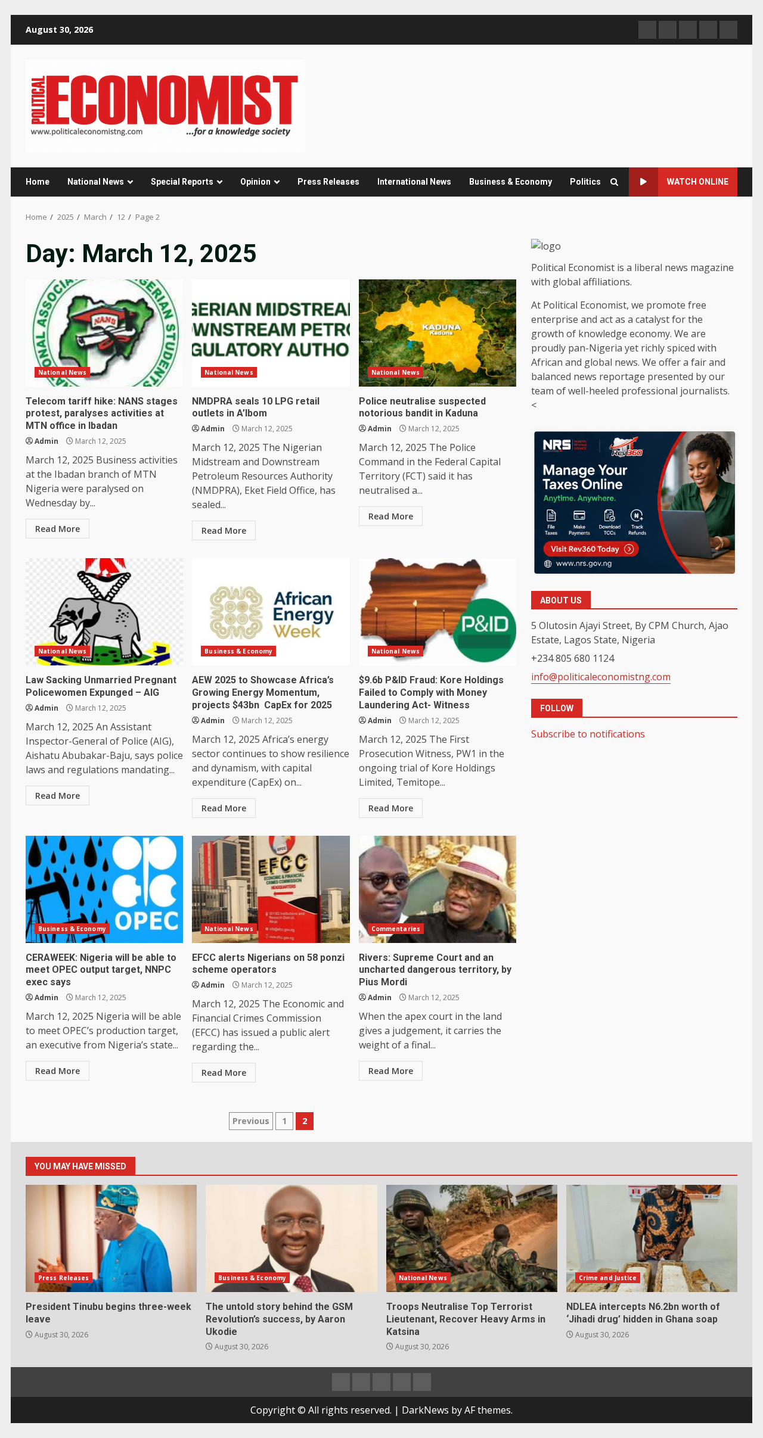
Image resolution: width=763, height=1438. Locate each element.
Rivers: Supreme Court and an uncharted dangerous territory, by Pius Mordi (437, 889)
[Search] (614, 182)
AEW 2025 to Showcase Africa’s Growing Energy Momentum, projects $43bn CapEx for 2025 (270, 611)
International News (414, 181)
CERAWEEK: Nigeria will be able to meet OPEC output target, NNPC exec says (104, 889)
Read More (57, 528)
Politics (585, 181)
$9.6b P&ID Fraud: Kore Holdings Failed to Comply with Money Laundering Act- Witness (437, 611)
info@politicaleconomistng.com (601, 677)
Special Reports (182, 181)
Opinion (255, 181)
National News (95, 181)
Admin (46, 441)
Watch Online (697, 181)
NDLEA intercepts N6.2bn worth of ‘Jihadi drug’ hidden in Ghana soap (651, 1238)
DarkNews (425, 1410)
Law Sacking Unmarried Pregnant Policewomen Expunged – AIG (104, 611)
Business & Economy (510, 181)
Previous (250, 1120)
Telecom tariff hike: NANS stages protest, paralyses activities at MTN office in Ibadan (104, 333)
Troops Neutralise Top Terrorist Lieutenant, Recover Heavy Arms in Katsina (471, 1238)
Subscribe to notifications (588, 733)
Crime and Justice (608, 1278)
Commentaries (395, 929)
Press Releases (328, 181)
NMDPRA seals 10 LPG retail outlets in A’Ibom (270, 333)
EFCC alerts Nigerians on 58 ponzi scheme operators (270, 889)
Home (37, 181)
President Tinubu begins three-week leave (111, 1238)
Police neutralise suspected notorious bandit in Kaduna (437, 333)
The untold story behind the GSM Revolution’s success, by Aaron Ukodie (291, 1238)
